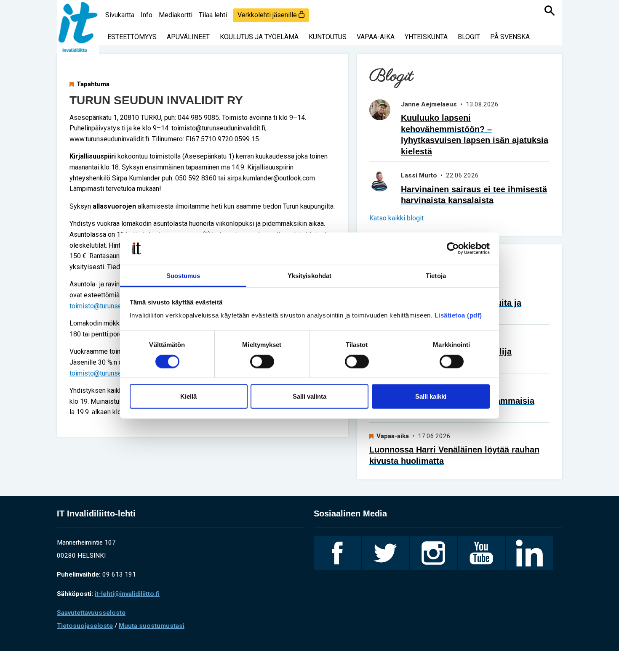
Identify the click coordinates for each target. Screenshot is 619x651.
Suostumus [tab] (183, 275)
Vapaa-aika (376, 37)
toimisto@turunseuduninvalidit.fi (116, 306)
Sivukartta (119, 15)
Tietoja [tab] (436, 275)
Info (146, 15)
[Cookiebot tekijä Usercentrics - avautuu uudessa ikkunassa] (453, 248)
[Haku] (549, 10)
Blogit (469, 37)
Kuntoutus (328, 37)
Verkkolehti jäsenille (268, 15)
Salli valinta (309, 396)
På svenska (510, 37)
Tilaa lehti (213, 15)
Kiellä (188, 396)
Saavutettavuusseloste (91, 613)
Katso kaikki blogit (396, 218)
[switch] (262, 361)
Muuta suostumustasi (151, 626)
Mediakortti (175, 15)
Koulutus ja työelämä (259, 37)
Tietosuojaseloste (85, 626)
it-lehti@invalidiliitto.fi (127, 594)
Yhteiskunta (426, 37)
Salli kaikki (430, 396)
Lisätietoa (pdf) (458, 315)
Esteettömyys (132, 37)
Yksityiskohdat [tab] (309, 275)
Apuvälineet (188, 37)
